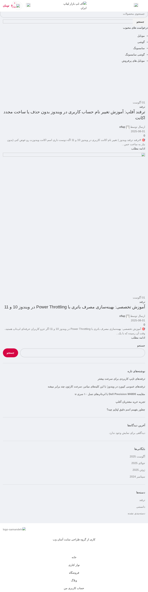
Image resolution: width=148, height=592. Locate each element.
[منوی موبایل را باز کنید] (143, 6)
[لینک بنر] (74, 296)
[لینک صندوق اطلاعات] (136, 6)
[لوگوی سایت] (74, 5)
